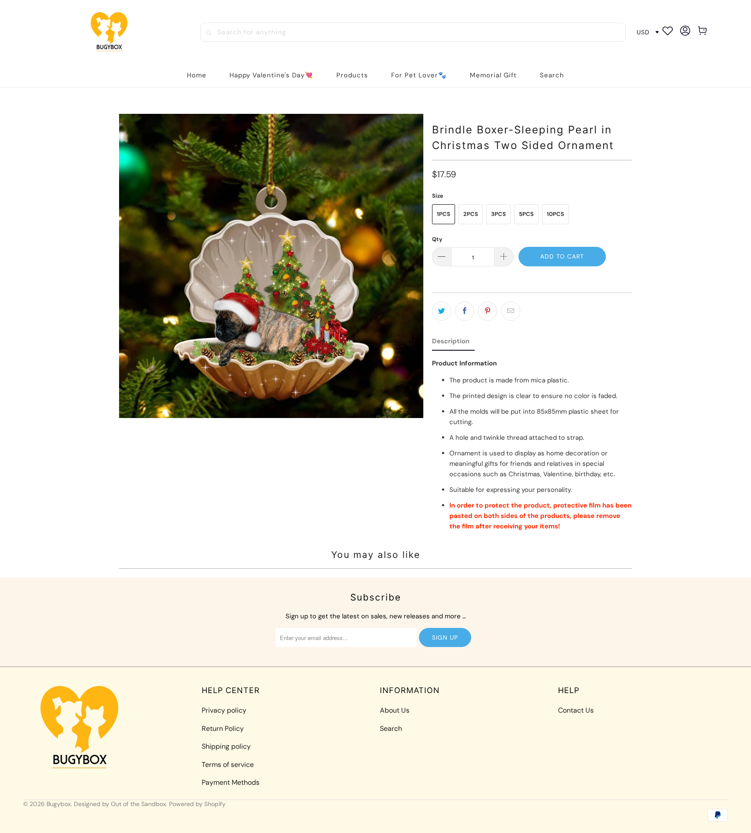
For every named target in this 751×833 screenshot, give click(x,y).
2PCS (470, 214)
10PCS (555, 214)
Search (391, 728)
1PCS (443, 214)
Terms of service (228, 764)
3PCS (498, 214)
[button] (352, 75)
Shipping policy (226, 746)
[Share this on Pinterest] (487, 311)
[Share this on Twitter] (441, 311)
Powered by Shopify (197, 804)
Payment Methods (230, 782)
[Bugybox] (111, 32)
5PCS (526, 214)
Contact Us (576, 710)
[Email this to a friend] (510, 311)
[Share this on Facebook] (464, 311)
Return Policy (223, 728)
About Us (394, 710)
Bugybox (59, 804)
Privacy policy (224, 710)
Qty (437, 239)
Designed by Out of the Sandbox (120, 804)
